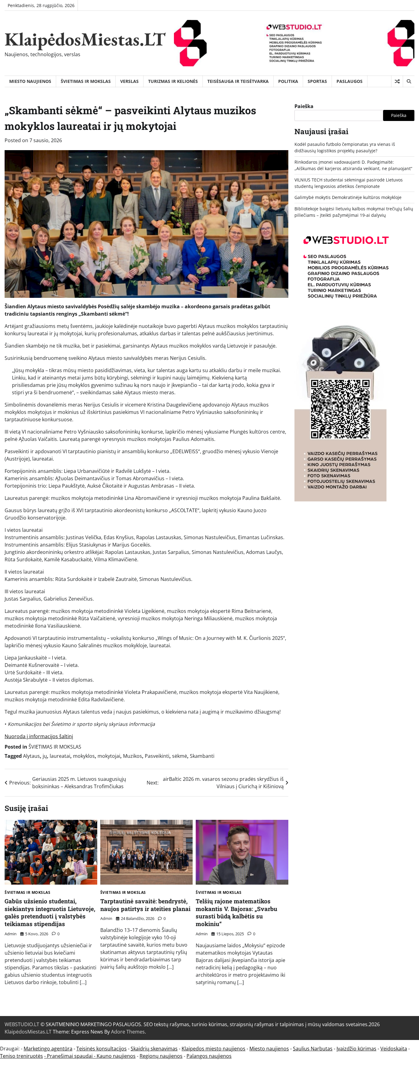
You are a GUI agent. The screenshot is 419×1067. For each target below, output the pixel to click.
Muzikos (132, 756)
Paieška (303, 106)
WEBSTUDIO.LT (22, 1024)
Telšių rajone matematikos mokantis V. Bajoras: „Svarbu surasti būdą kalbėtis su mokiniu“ (236, 912)
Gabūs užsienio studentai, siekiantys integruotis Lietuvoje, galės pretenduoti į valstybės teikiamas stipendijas (50, 912)
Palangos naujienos (209, 1056)
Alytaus (31, 756)
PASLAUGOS (349, 81)
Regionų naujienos (161, 1056)
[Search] (408, 81)
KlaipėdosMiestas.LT (85, 39)
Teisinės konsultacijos (101, 1048)
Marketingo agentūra (48, 1048)
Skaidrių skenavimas (154, 1048)
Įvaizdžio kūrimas (356, 1048)
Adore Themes (128, 1031)
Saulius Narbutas (313, 1048)
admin (11, 934)
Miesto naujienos (269, 1048)
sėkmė (179, 756)
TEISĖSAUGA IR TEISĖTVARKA (238, 81)
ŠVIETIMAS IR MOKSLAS (86, 81)
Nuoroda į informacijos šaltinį (39, 736)
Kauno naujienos (116, 1056)
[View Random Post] (397, 81)
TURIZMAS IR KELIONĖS (173, 81)
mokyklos (84, 756)
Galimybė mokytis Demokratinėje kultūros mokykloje (348, 197)
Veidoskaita (393, 1048)
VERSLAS (129, 81)
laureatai (60, 756)
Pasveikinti (157, 756)
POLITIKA (288, 81)
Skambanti (202, 756)
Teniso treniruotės (21, 1056)
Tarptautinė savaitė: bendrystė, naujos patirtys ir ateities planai (145, 905)
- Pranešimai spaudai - (70, 1056)
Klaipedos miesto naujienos (213, 1048)
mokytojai (109, 756)
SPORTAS (317, 81)
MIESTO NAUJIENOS (30, 81)
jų (45, 756)
